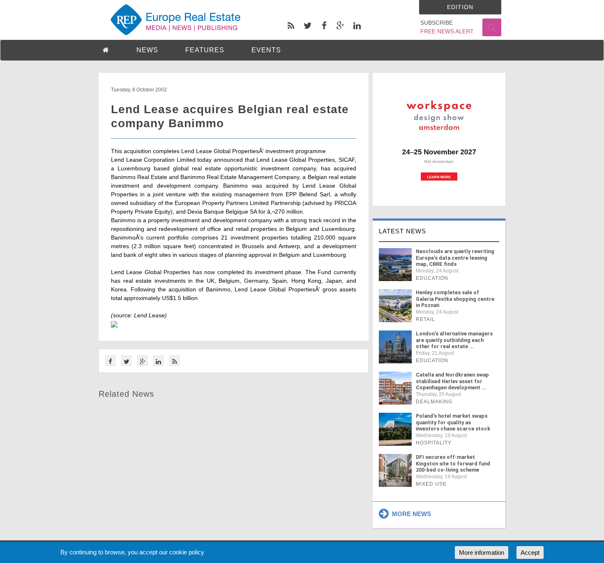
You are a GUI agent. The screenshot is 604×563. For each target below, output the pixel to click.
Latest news (402, 231)
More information (481, 552)
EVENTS (266, 50)
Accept (530, 552)
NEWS (147, 50)
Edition (460, 7)
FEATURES (204, 50)
